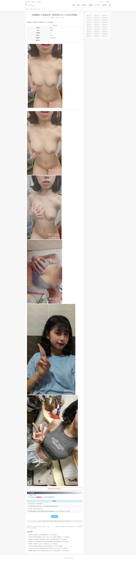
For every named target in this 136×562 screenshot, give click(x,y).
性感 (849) (96, 33)
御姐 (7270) (89, 15)
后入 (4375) (89, 17)
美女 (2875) (89, 20)
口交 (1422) (89, 26)
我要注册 (33, 1)
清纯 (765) (104, 36)
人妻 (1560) (89, 24)
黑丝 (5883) (104, 15)
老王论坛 (97, 5)
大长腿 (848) (104, 33)
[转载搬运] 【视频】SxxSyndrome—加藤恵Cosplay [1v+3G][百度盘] (42, 543)
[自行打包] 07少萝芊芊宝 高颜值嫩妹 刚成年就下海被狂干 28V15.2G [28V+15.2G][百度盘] (48, 548)
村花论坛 (104, 5)
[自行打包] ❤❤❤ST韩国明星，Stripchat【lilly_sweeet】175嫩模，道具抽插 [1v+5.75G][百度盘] (48, 537)
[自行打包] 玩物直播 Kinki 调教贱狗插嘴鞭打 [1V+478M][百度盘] (42, 534)
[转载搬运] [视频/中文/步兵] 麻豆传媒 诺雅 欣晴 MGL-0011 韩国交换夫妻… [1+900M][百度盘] (48, 550)
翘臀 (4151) (97, 17)
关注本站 (108, 1)
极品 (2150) (89, 22)
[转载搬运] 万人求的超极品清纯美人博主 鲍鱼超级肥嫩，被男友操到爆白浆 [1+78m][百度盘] (48, 541)
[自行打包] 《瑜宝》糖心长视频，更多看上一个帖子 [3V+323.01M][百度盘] (38, 527)
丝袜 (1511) (97, 24)
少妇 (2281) (104, 20)
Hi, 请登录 (28, 1)
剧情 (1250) (89, 29)
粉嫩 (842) (88, 36)
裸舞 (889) (88, 33)
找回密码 (39, 1)
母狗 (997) (96, 31)
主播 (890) (104, 31)
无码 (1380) (104, 26)
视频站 (91, 5)
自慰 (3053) (104, 17)
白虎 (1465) (104, 24)
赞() (55, 516)
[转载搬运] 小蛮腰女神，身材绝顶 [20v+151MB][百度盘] (54, 15)
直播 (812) (96, 36)
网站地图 (71, 558)
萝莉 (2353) (97, 20)
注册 (78, 5)
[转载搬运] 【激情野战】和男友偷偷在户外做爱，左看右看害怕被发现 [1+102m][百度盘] (47, 539)
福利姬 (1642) (104, 22)
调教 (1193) (104, 29)
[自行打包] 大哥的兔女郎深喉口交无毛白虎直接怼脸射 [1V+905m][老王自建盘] (45, 546)
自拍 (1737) (97, 22)
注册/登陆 (39, 497)
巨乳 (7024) (97, 15)
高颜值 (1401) (97, 26)
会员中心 (84, 5)
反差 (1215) (97, 29)
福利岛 (26, 5)
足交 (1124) (89, 31)
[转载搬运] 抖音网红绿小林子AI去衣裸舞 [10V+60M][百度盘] (68, 526)
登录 (73, 5)
